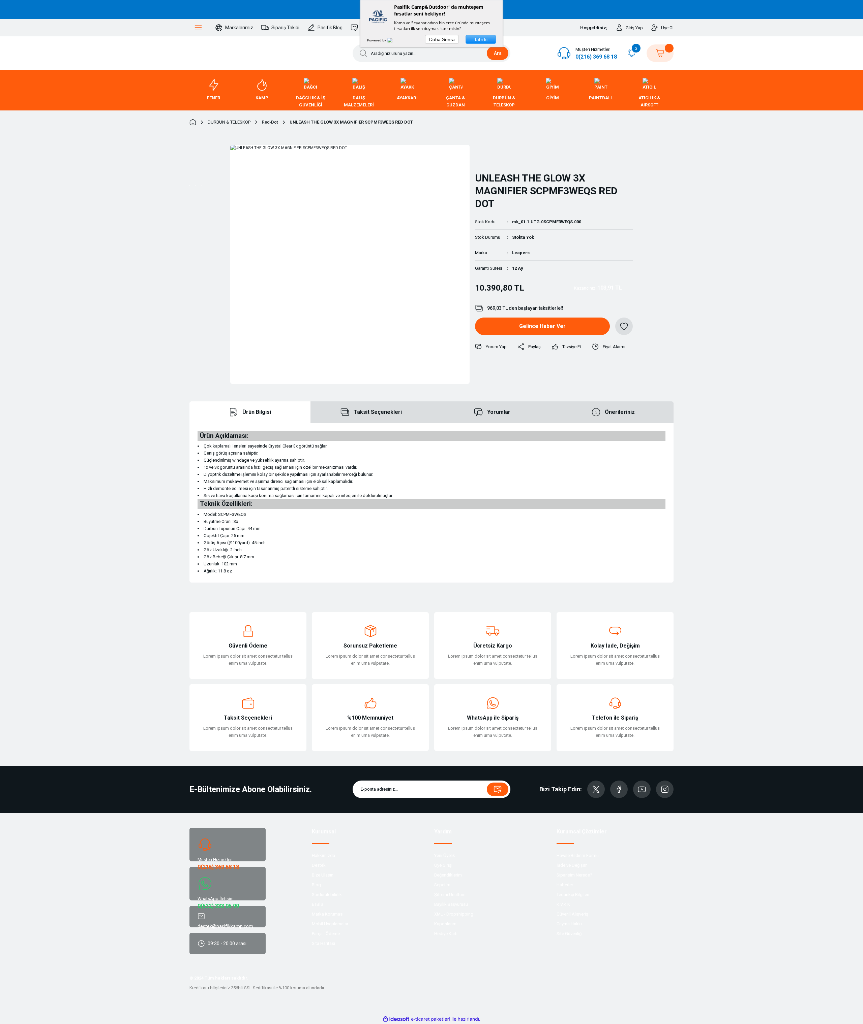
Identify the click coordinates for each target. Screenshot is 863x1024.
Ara (498, 53)
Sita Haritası (323, 943)
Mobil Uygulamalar (330, 923)
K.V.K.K (563, 904)
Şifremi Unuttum (450, 894)
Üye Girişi (443, 865)
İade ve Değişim (572, 865)
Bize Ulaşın (322, 875)
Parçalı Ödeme (326, 933)
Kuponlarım (445, 923)
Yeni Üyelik (444, 855)
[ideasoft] (396, 1019)
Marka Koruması (328, 914)
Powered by (377, 40)
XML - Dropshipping (453, 914)
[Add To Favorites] (624, 326)
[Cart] (660, 53)
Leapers (521, 252)
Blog (316, 884)
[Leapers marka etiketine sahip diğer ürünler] (492, 155)
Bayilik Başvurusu (451, 904)
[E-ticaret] (430, 1019)
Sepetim (442, 884)
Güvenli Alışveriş (572, 914)
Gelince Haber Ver (542, 326)
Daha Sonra (442, 39)
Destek (319, 865)
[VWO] (393, 40)
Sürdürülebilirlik (327, 894)
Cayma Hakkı (569, 923)
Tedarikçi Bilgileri (573, 894)
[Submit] (497, 789)
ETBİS (317, 904)
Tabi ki (480, 39)
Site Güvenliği (570, 933)
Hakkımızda (323, 855)
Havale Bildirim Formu (578, 855)
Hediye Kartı (445, 933)
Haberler (565, 884)
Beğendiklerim (448, 875)
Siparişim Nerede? (574, 875)
